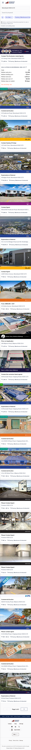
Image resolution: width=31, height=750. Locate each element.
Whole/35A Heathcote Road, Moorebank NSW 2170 (15, 209)
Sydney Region (17, 716)
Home (3, 716)
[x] (19, 726)
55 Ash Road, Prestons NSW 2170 (11, 698)
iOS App (21, 723)
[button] (2, 38)
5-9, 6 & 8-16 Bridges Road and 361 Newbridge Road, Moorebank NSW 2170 (15, 242)
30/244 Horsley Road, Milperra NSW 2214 (14, 602)
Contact (10, 723)
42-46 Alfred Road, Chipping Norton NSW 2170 (15, 634)
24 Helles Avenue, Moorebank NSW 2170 (14, 306)
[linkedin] (15, 726)
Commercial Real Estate (10, 2)
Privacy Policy (11, 748)
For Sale (8, 716)
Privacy (10, 740)
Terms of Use (16, 740)
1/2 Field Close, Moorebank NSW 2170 (13, 145)
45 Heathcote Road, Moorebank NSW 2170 (14, 113)
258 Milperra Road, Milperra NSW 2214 (13, 343)
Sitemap (21, 740)
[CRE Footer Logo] (15, 721)
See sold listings (5, 84)
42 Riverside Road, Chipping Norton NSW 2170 (15, 409)
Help (15, 723)
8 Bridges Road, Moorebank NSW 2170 (13, 177)
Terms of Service (20, 748)
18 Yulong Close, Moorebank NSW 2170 (13, 58)
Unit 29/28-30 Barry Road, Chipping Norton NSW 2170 (15, 441)
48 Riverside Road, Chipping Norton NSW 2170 (15, 377)
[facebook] (12, 726)
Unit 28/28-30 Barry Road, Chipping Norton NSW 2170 (15, 666)
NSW (12, 716)
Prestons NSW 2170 (7, 505)
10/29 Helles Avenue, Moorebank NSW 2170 (14, 274)
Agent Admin (17, 729)
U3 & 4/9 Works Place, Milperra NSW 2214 (14, 473)
